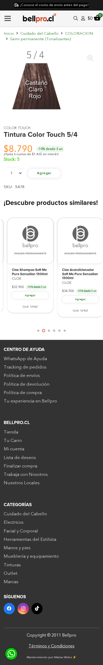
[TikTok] (37, 608)
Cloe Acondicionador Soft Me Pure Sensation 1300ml (76, 274)
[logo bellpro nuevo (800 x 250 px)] (39, 18)
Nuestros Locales (22, 483)
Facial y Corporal (21, 531)
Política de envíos (22, 375)
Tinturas (12, 565)
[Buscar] (76, 18)
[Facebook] (9, 608)
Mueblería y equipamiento (31, 556)
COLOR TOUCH (17, 127)
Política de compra (23, 393)
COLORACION (79, 33)
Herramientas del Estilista (30, 539)
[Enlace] (83, 18)
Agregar (44, 173)
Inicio (9, 33)
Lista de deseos (20, 458)
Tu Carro (13, 440)
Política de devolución (26, 384)
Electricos (14, 522)
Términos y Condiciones (51, 646)
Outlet (10, 573)
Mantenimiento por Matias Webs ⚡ (51, 657)
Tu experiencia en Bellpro (30, 401)
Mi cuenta (14, 449)
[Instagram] (23, 608)
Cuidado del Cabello (39, 33)
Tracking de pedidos (25, 367)
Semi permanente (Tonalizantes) (40, 39)
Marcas (11, 582)
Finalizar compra (20, 466)
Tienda (11, 432)
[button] (90, 58)
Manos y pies (17, 548)
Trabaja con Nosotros (26, 474)
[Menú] (7, 18)
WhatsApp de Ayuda (25, 359)
